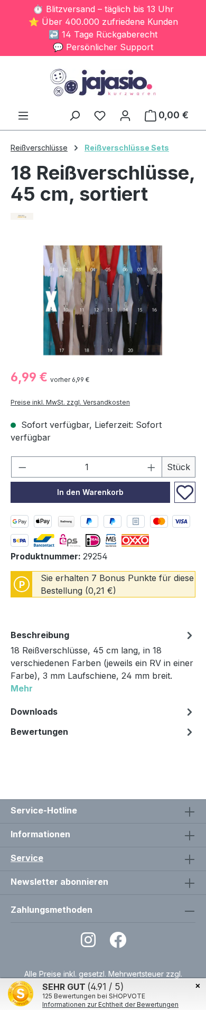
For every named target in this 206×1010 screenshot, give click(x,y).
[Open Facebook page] (117, 943)
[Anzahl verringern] (22, 467)
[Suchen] (74, 115)
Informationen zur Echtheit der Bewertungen (110, 1004)
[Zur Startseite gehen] (103, 82)
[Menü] (23, 115)
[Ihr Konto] (125, 115)
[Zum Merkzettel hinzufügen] (184, 492)
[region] (103, 300)
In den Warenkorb (90, 492)
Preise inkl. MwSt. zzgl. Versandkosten (70, 402)
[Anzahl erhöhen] (152, 467)
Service (27, 858)
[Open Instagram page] (88, 943)
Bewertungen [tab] (39, 731)
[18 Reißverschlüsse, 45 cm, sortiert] (102, 300)
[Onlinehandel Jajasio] (103, 216)
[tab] (103, 663)
